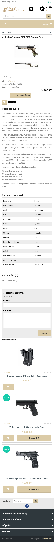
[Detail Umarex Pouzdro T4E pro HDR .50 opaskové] (27, 357)
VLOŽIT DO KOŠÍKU (20, 95)
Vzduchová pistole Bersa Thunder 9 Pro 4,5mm (27, 478)
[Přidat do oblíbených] (4, 102)
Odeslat (44, 333)
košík (49, 8)
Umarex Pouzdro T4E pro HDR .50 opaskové (27, 376)
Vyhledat (48, 16)
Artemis (12, 81)
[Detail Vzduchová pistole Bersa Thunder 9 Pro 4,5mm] (27, 459)
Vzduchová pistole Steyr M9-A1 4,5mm (27, 427)
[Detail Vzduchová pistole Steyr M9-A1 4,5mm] (27, 408)
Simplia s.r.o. (47, 539)
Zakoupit (34, 438)
